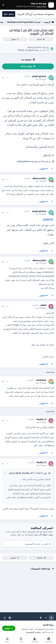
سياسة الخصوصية (33, 632)
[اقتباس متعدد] (52, 168)
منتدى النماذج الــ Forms (28, 50)
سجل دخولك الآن (46, 534)
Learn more (50, 5)
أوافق (7, 628)
